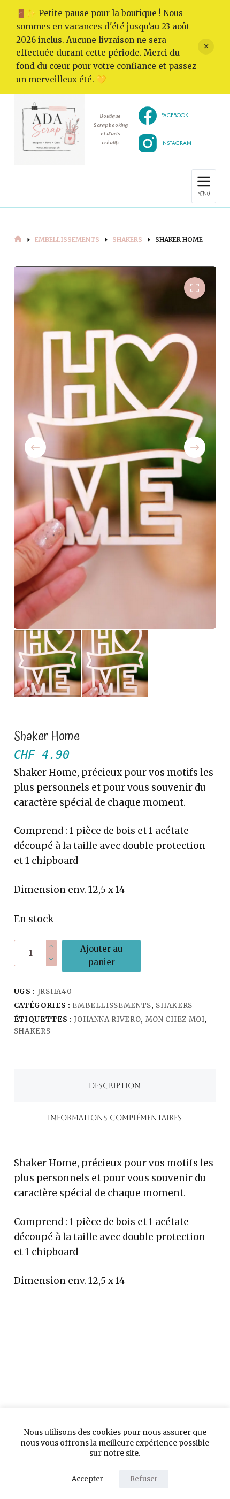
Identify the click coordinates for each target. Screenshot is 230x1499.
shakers (32, 1031)
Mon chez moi (175, 1019)
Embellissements (111, 1005)
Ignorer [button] (206, 47)
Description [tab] (115, 1085)
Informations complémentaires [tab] (115, 1117)
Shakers (174, 1005)
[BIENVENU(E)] (18, 240)
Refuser (144, 1478)
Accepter (87, 1478)
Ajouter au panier (101, 955)
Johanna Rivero (107, 1019)
